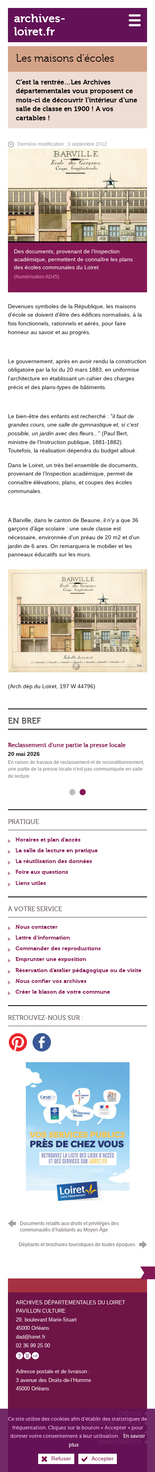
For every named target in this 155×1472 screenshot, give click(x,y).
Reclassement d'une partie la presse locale (67, 745)
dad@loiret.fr (30, 1337)
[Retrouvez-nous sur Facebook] (42, 1042)
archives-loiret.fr (39, 25)
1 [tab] (72, 792)
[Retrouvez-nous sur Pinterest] (18, 1042)
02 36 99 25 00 (33, 1346)
